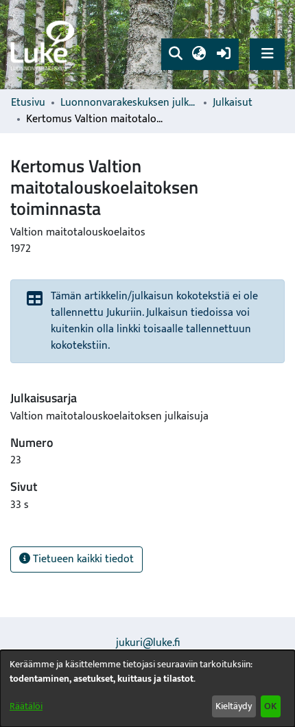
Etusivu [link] (28, 103)
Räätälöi (26, 706)
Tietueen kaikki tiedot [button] (82, 559)
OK (270, 706)
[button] (175, 54)
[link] (44, 45)
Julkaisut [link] (232, 103)
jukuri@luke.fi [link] (148, 643)
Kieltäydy (233, 706)
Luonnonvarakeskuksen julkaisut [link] (129, 103)
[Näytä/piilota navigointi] (267, 53)
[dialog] (147, 688)
